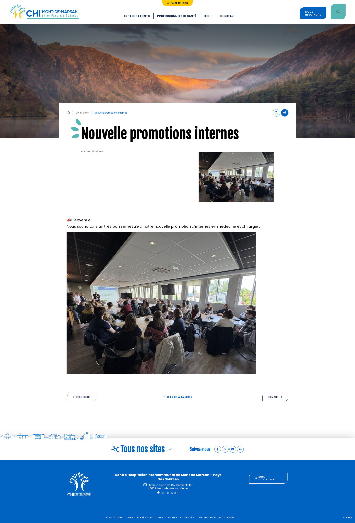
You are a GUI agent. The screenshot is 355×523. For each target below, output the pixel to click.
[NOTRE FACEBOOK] (217, 449)
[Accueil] (68, 113)
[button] (236, 177)
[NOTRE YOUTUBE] (232, 449)
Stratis (347, 517)
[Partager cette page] (284, 113)
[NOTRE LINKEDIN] (240, 449)
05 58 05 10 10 (170, 493)
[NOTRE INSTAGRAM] (225, 449)
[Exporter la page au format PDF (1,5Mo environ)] (276, 113)
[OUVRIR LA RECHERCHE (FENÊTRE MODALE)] (338, 11)
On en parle (82, 112)
